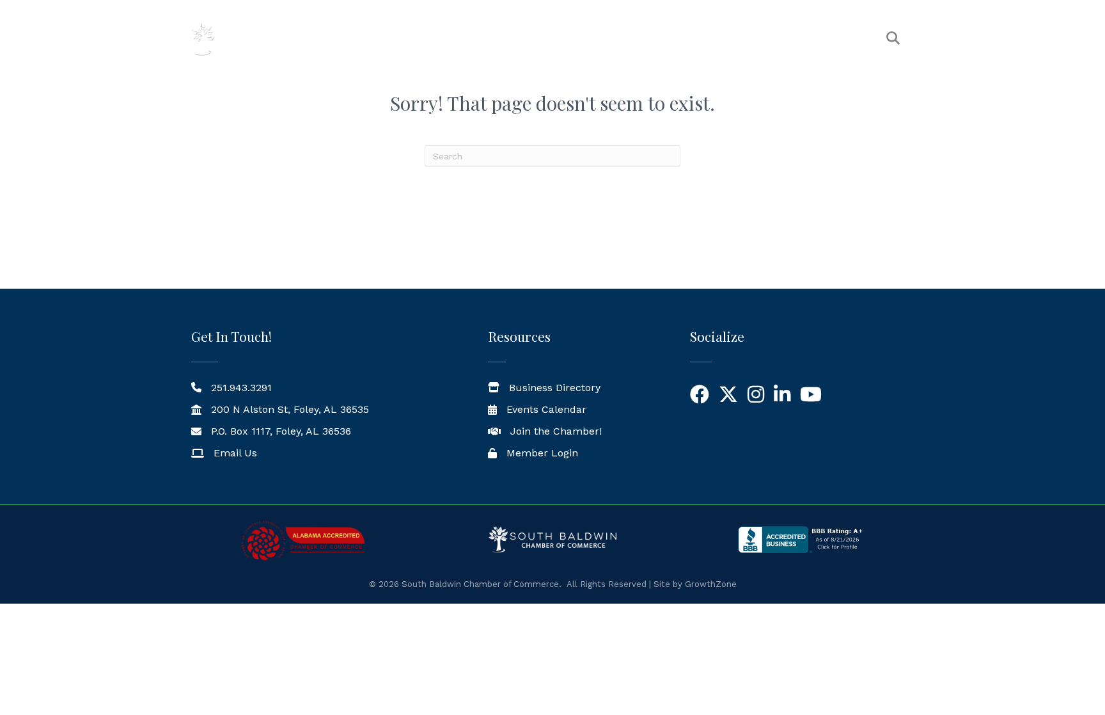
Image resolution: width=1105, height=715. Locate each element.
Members (579, 39)
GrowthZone (711, 584)
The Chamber (494, 39)
